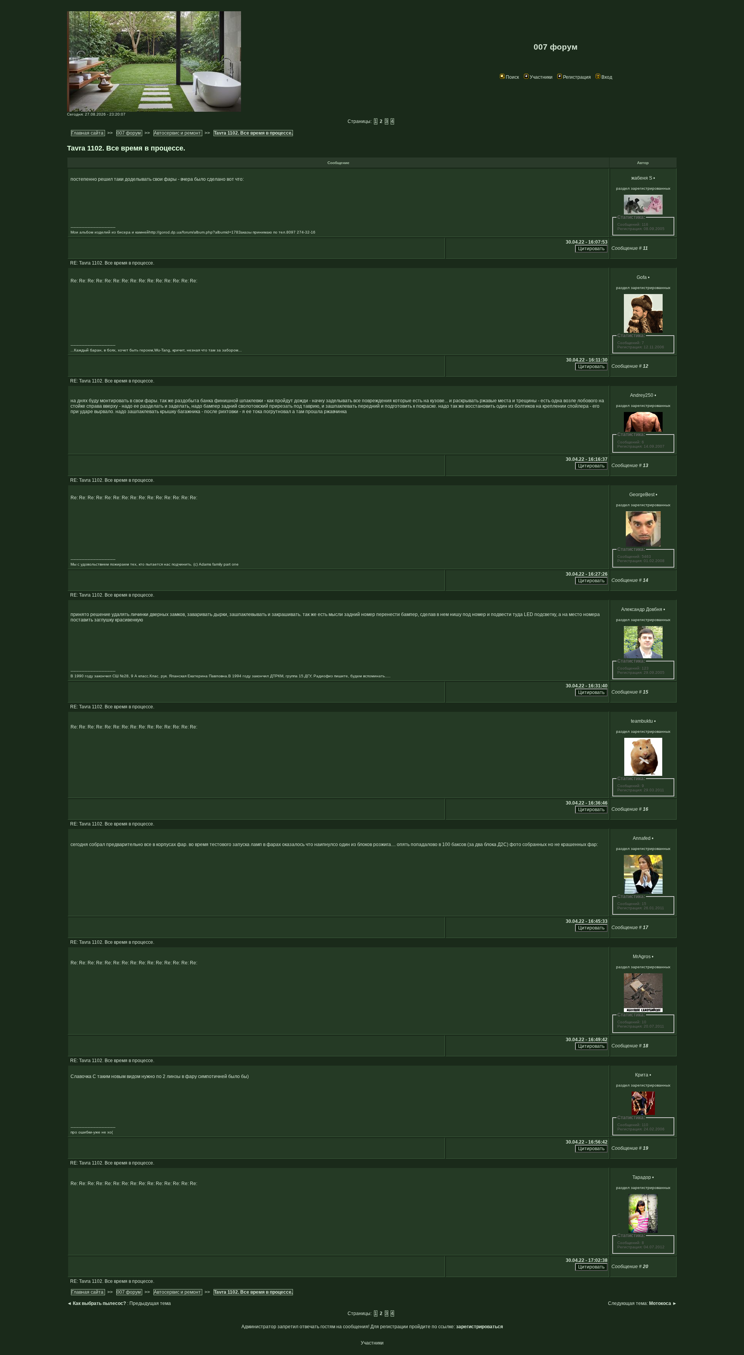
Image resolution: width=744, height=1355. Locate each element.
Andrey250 (641, 395)
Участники (541, 77)
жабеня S (641, 178)
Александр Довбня (641, 609)
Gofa (642, 277)
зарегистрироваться (479, 1326)
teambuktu (642, 721)
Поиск (512, 77)
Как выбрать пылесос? (99, 1303)
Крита (641, 1075)
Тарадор (641, 1177)
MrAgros (642, 956)
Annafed (642, 838)
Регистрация (577, 77)
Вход (606, 77)
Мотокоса (660, 1303)
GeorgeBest (641, 494)
